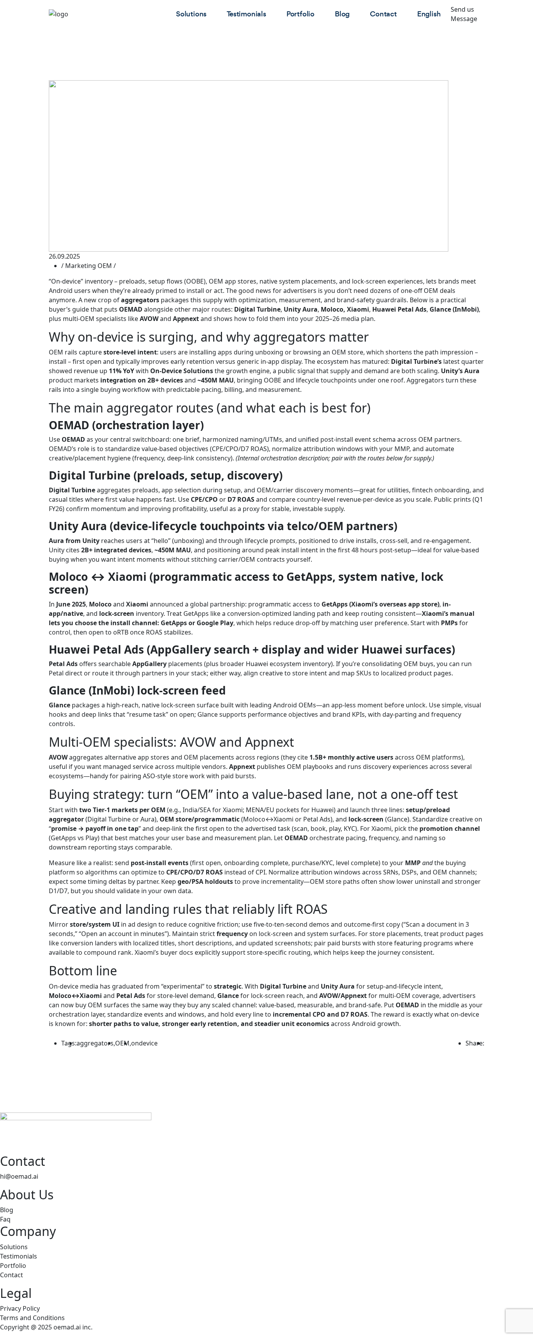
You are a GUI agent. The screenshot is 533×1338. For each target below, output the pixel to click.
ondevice (144, 1043)
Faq (5, 1219)
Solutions (191, 14)
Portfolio (300, 14)
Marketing (80, 265)
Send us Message (464, 14)
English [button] (429, 14)
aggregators (95, 1043)
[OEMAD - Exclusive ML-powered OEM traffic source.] (107, 14)
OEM (105, 265)
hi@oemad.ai (19, 1176)
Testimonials (246, 14)
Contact (383, 14)
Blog (342, 14)
